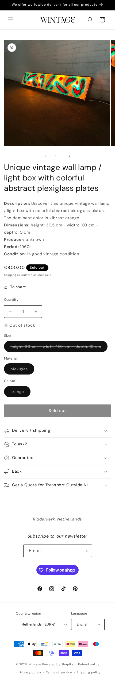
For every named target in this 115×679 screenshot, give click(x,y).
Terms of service (59, 672)
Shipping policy (89, 672)
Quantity (11, 299)
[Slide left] (46, 156)
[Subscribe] (86, 551)
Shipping (10, 275)
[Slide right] (69, 156)
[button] (11, 20)
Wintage (35, 664)
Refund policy (88, 664)
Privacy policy (30, 672)
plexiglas (22, 370)
